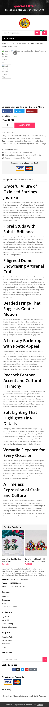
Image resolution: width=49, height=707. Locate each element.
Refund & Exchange (9, 627)
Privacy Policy (7, 640)
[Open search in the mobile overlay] (21, 33)
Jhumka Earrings (37, 141)
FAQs (4, 647)
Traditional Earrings (19, 135)
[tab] (7, 179)
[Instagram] (18, 669)
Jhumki (11, 43)
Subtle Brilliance (19, 231)
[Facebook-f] (14, 669)
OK (45, 659)
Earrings (43, 135)
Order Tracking (7, 623)
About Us (5, 596)
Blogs (4, 603)
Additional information (23, 179)
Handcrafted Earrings (22, 141)
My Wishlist (6, 620)
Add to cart (24, 125)
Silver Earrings (13, 138)
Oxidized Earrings (8, 144)
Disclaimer (6, 644)
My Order (5, 617)
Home (4, 43)
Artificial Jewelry (33, 135)
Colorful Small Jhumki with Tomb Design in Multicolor (35, 560)
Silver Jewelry (25, 138)
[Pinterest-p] (31, 669)
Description (7, 179)
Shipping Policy (7, 637)
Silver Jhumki (22, 43)
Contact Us (6, 600)
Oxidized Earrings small (25, 144)
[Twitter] (22, 669)
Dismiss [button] (40, 705)
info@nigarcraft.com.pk (18, 586)
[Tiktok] (35, 669)
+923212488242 (15, 583)
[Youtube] (26, 669)
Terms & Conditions (9, 607)
